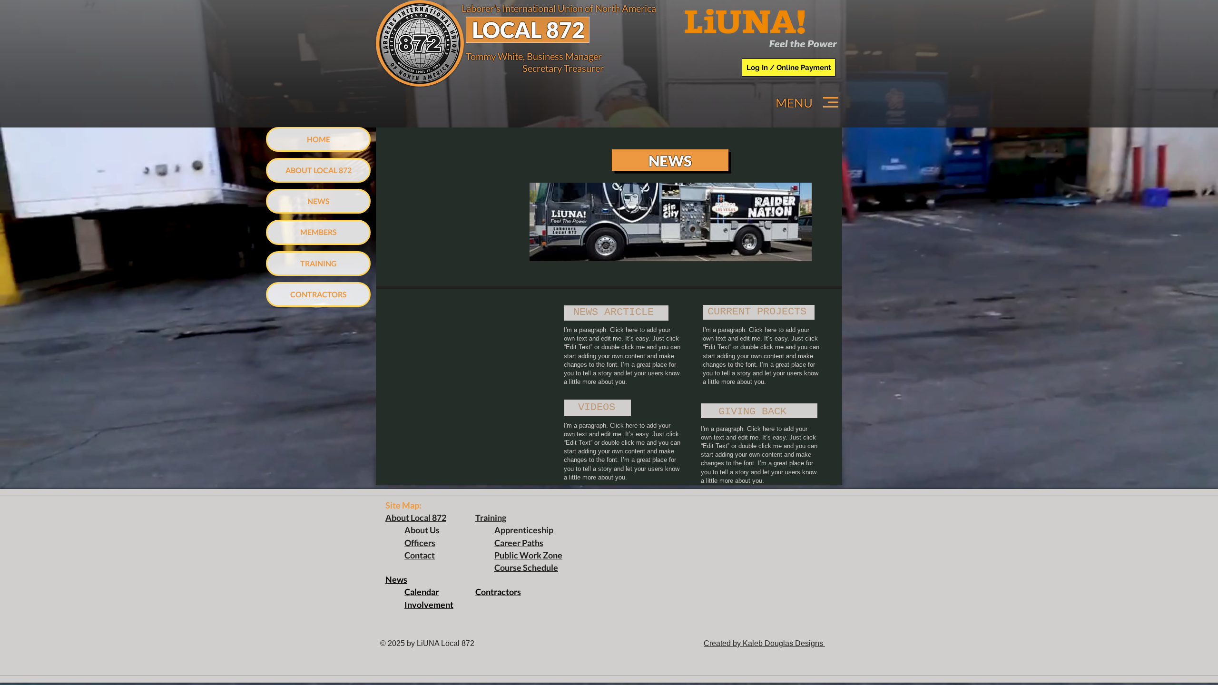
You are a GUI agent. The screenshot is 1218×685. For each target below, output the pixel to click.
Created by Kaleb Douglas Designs (764, 643)
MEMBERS (318, 231)
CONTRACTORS (318, 294)
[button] (830, 102)
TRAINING (318, 263)
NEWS (318, 201)
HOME (318, 139)
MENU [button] (794, 102)
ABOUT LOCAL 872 (318, 170)
